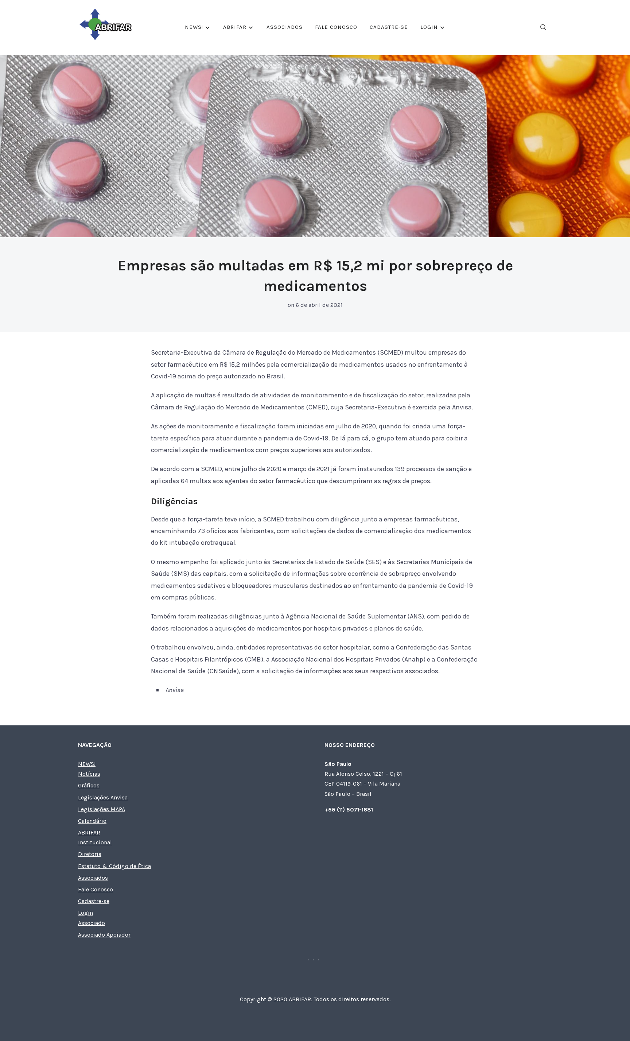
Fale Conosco (336, 27)
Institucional (95, 842)
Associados (285, 27)
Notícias (89, 773)
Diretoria (89, 854)
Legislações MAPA (101, 809)
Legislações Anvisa (103, 797)
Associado (91, 922)
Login (429, 27)
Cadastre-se (389, 27)
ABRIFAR (234, 27)
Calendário (92, 820)
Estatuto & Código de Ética (114, 866)
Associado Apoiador (104, 934)
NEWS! (194, 27)
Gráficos (89, 785)
